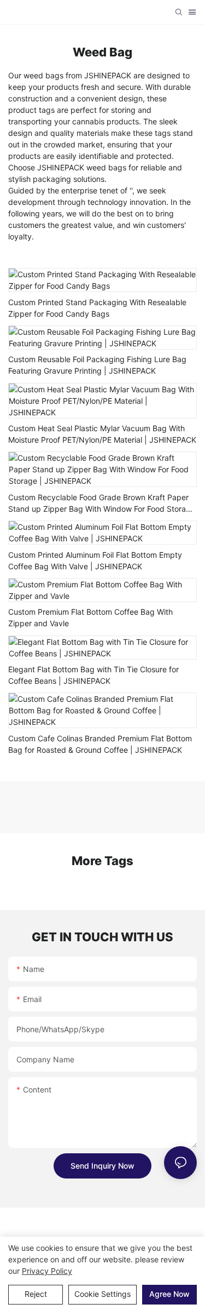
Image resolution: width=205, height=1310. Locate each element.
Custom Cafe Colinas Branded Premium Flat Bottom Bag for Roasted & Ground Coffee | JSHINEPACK (100, 744)
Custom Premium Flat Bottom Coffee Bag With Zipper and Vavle (90, 617)
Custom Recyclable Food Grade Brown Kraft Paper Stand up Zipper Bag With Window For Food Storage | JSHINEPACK (101, 503)
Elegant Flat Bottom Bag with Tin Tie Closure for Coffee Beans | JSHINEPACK (93, 675)
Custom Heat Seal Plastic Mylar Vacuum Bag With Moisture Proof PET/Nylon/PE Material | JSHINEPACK (102, 434)
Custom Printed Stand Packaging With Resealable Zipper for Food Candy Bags (97, 308)
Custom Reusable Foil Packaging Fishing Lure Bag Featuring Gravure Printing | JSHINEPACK (97, 364)
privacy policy (47, 1270)
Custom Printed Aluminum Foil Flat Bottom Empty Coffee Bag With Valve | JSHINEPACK (95, 560)
